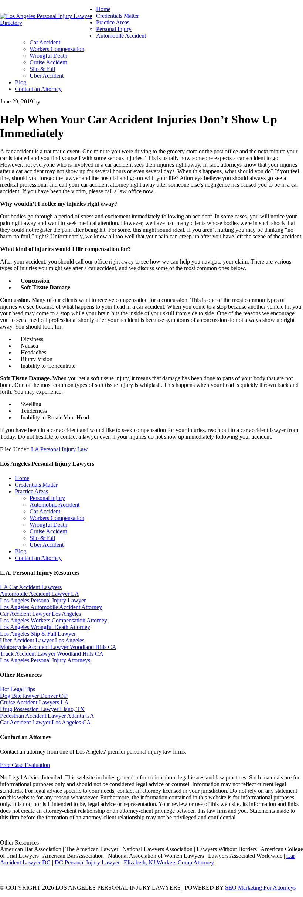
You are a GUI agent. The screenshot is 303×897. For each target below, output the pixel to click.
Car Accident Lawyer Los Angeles (40, 614)
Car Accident (45, 511)
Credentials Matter (36, 485)
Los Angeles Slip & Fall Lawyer (38, 634)
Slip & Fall (42, 538)
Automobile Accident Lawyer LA (39, 594)
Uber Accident (47, 544)
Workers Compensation (57, 518)
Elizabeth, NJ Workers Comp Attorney (169, 862)
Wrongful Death (48, 524)
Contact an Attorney (38, 558)
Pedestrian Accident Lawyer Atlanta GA (47, 716)
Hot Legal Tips (17, 689)
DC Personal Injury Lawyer (87, 862)
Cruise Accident (48, 531)
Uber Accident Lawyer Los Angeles (42, 640)
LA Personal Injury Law (59, 449)
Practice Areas (31, 491)
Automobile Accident (54, 505)
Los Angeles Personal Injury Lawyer (43, 600)
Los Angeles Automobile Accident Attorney (51, 607)
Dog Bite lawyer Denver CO (34, 696)
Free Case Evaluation (25, 765)
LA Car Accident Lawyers (31, 587)
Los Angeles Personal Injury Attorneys (45, 660)
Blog (20, 551)
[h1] (48, 23)
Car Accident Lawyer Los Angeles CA (45, 722)
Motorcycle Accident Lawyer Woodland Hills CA (58, 647)
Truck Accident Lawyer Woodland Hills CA (51, 653)
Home (22, 478)
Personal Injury (47, 498)
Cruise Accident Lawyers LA (34, 702)
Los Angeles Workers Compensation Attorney (53, 620)
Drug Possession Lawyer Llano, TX (42, 709)
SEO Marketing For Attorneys (260, 887)
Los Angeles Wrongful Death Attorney (45, 627)
